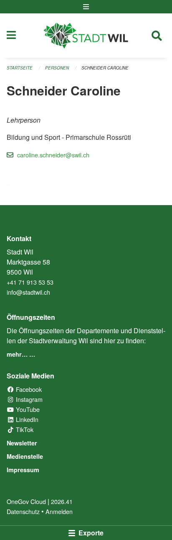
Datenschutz (23, 511)
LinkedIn (26, 419)
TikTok (23, 429)
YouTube (27, 409)
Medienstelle (25, 456)
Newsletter (22, 443)
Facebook (28, 389)
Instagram (28, 399)
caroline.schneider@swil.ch (53, 154)
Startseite (20, 68)
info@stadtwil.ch (28, 292)
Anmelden (59, 511)
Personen (57, 68)
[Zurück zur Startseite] (86, 36)
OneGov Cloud (26, 501)
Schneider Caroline (105, 68)
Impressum (23, 469)
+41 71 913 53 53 (30, 282)
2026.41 (62, 501)
